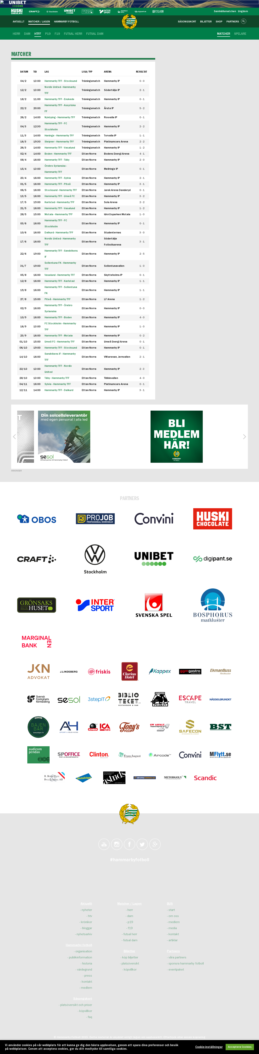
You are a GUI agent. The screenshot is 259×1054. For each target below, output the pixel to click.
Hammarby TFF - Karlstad (59, 281)
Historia (87, 963)
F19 (130, 928)
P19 (130, 922)
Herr (130, 910)
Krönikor (86, 922)
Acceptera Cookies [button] (240, 1047)
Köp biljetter (130, 957)
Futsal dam (130, 940)
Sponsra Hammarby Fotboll (186, 963)
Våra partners (177, 957)
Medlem (86, 987)
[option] (45, 437)
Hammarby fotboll (79, 945)
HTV (90, 916)
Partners (173, 951)
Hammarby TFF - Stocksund (61, 348)
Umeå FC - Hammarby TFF (60, 341)
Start (172, 910)
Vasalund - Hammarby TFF (60, 275)
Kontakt (87, 981)
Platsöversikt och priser (76, 1005)
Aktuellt (86, 903)
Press (88, 975)
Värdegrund (84, 969)
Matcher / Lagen (129, 903)
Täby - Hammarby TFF (57, 378)
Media (173, 928)
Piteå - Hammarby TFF (58, 299)
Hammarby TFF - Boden (58, 317)
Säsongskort (82, 998)
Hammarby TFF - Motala (59, 335)
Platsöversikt (130, 963)
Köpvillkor (85, 1011)
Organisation (83, 951)
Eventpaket (176, 969)
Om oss (174, 916)
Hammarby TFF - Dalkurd (59, 390)
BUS (170, 903)
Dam (130, 916)
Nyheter (87, 910)
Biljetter (129, 951)
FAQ (90, 1017)
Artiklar (173, 940)
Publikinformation (80, 957)
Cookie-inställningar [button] (209, 1047)
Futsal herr (130, 934)
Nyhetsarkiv (84, 934)
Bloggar (87, 928)
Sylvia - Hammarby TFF (58, 384)
